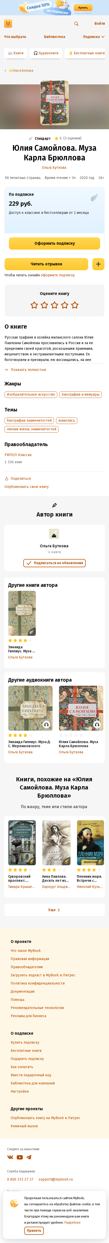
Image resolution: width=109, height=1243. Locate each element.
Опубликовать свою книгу (27, 487)
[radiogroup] (54, 305)
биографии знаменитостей (29, 420)
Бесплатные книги (89, 53)
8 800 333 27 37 (20, 1179)
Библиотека (54, 37)
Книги (18, 53)
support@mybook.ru (56, 1179)
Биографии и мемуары (80, 394)
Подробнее (72, 1222)
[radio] (34, 305)
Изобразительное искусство (31, 394)
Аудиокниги (48, 53)
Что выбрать (15, 37)
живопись (66, 420)
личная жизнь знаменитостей (31, 429)
